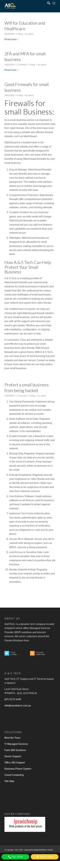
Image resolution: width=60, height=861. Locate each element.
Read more (10, 39)
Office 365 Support (14, 762)
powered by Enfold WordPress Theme (38, 850)
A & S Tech (19, 850)
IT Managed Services (16, 744)
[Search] (47, 3)
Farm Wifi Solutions (15, 750)
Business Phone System (17, 768)
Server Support (12, 756)
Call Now (17, 857)
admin (31, 34)
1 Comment (21, 65)
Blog (21, 34)
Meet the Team (12, 737)
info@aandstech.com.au (17, 705)
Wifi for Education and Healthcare (24, 25)
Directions (46, 857)
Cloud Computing (14, 775)
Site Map (9, 781)
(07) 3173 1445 (12, 699)
